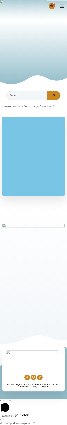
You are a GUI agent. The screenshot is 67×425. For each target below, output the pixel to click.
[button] (62, 6)
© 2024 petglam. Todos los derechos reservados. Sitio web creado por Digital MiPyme (33, 385)
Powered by (7, 416)
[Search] (53, 95)
